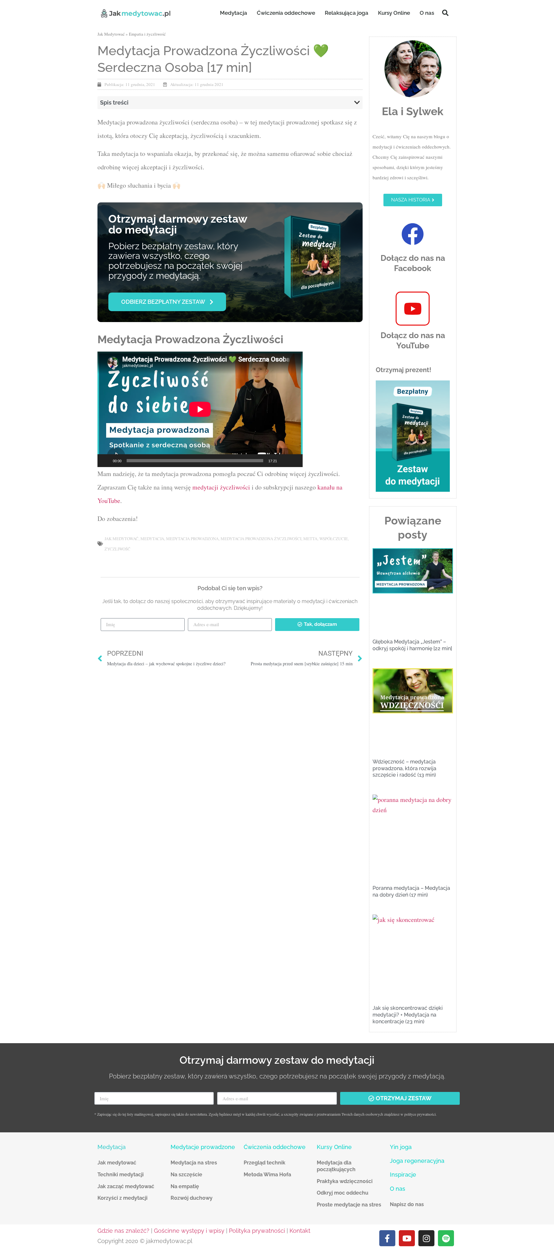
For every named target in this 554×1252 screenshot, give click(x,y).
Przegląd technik (264, 1163)
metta (310, 538)
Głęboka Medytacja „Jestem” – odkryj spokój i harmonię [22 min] (412, 645)
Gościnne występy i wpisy (189, 1230)
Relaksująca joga (346, 13)
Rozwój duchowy (192, 1198)
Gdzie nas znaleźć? (123, 1230)
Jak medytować (116, 1163)
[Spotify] (446, 1238)
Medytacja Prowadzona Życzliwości (261, 538)
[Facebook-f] (387, 1238)
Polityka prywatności (257, 1230)
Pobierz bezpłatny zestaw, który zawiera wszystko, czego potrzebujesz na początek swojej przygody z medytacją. (175, 261)
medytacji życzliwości (222, 487)
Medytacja (233, 13)
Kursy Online (394, 13)
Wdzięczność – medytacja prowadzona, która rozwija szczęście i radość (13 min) (404, 768)
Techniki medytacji (120, 1174)
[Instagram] (426, 1238)
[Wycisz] (284, 460)
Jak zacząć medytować (125, 1186)
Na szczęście (186, 1174)
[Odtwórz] (106, 460)
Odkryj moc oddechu (342, 1193)
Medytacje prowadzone (203, 1147)
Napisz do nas (407, 1204)
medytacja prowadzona (192, 538)
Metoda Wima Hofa (267, 1174)
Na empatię (185, 1186)
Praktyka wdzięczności (345, 1181)
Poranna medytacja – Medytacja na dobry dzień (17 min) (411, 891)
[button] (445, 12)
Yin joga (401, 1147)
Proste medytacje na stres (349, 1205)
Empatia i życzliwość (147, 34)
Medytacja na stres (194, 1163)
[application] (200, 409)
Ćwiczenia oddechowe (286, 13)
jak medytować (121, 538)
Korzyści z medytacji (122, 1198)
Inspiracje (403, 1174)
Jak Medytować (111, 34)
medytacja (152, 538)
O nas (427, 13)
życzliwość (117, 549)
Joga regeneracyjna (417, 1160)
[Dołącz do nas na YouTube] (413, 309)
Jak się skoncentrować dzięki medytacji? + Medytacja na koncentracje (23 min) (408, 1015)
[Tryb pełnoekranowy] (294, 460)
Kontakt (300, 1230)
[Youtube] (407, 1238)
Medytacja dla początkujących (336, 1166)
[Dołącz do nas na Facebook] (412, 234)
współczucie (333, 538)
